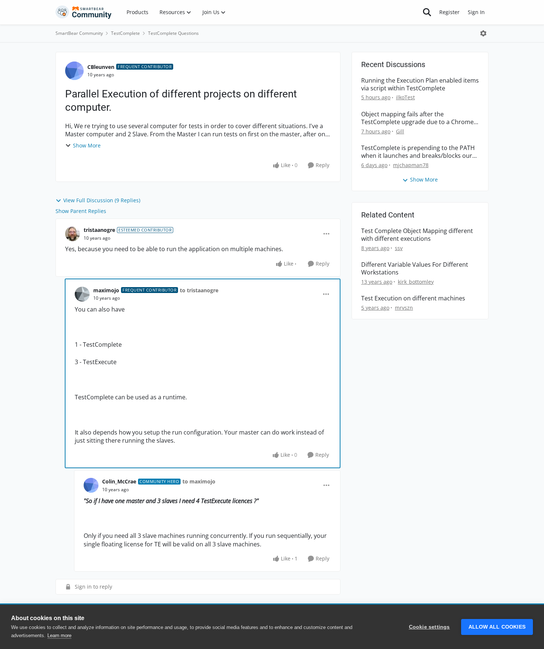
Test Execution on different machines (413, 298)
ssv (399, 248)
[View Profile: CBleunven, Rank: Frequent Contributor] (74, 70)
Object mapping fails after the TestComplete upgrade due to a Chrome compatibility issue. (417, 118)
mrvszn (404, 307)
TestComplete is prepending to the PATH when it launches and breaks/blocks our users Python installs (418, 152)
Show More (87, 145)
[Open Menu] (483, 33)
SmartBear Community (79, 33)
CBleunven (100, 66)
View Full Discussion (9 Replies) (101, 200)
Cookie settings (429, 627)
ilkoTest (405, 97)
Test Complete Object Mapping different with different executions (417, 235)
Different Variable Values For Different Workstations (414, 268)
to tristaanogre (199, 290)
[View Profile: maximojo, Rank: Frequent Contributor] (82, 294)
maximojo (106, 290)
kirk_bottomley (416, 281)
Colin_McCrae (119, 481)
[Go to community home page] (84, 12)
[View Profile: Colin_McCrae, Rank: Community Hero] (91, 485)
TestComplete (125, 33)
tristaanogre (99, 229)
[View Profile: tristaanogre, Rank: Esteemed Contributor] (72, 233)
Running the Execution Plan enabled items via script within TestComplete (420, 84)
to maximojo (198, 481)
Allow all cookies (497, 627)
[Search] (427, 12)
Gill (400, 131)
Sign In (476, 12)
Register (449, 12)
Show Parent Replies (81, 210)
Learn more (59, 635)
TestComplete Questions (173, 33)
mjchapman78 (411, 165)
